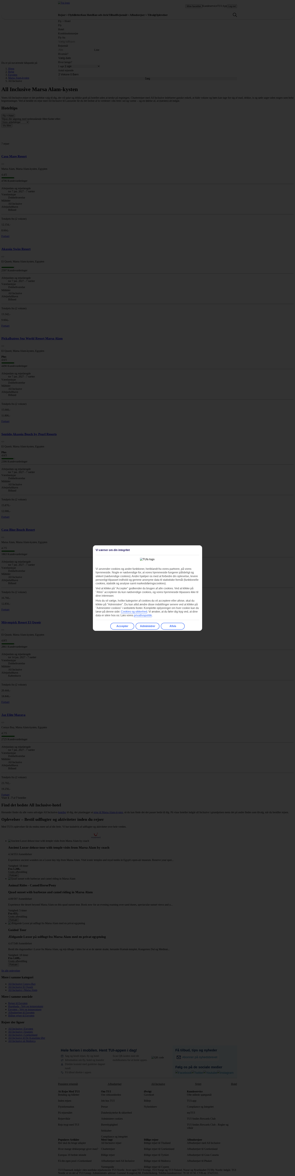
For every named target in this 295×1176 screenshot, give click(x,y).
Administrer (147, 626)
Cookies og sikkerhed (134, 611)
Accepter (122, 626)
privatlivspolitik (143, 615)
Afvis (173, 626)
